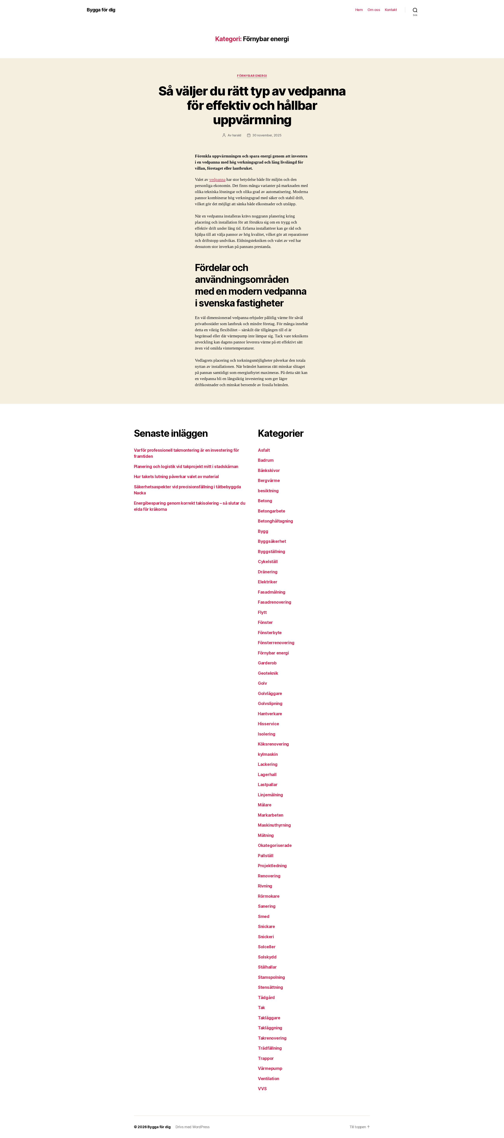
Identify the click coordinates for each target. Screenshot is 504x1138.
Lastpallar (267, 784)
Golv (262, 683)
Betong (265, 500)
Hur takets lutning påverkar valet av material (176, 476)
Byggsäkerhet (272, 541)
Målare (264, 804)
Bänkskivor (269, 470)
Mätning (266, 835)
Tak (261, 1007)
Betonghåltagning (275, 521)
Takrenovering (272, 1038)
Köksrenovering (273, 744)
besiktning (268, 490)
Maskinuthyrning (274, 825)
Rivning (265, 886)
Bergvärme (269, 480)
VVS (262, 1088)
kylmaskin (268, 754)
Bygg (263, 531)
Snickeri (266, 936)
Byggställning (271, 551)
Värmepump (270, 1068)
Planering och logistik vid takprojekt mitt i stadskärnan (186, 466)
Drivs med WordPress (192, 1127)
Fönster (265, 622)
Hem (359, 10)
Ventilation (268, 1078)
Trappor (266, 1058)
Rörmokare (269, 896)
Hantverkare (270, 713)
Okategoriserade (275, 845)
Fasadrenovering (274, 602)
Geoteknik (268, 673)
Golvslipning (270, 703)
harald (236, 135)
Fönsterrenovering (276, 642)
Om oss (374, 10)
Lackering (268, 764)
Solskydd (267, 957)
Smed (264, 916)
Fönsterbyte (270, 632)
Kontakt (391, 10)
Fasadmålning (271, 592)
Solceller (267, 946)
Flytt (262, 612)
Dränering (268, 571)
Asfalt (264, 450)
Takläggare (269, 1017)
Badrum (265, 460)
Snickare (266, 926)
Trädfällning (270, 1048)
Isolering (266, 734)
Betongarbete (271, 511)
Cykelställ (268, 561)
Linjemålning (270, 794)
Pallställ (265, 855)
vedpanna (217, 179)
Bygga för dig (101, 9)
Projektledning (272, 865)
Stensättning (270, 987)
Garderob (267, 663)
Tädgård (266, 997)
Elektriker (267, 581)
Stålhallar (267, 967)
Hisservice (268, 723)
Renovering (269, 875)
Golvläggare (270, 693)
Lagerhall (267, 774)
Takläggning (270, 1027)
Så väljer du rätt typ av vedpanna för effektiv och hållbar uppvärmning (252, 105)
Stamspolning (271, 977)
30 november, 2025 (266, 135)
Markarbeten (270, 815)
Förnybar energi (252, 76)
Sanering (267, 906)
